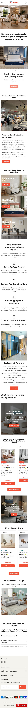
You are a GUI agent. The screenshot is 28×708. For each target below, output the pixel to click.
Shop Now (14, 85)
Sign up (22, 687)
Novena (2, 477)
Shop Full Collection (14, 489)
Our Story (6, 161)
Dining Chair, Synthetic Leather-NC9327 (7, 556)
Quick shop (8, 480)
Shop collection (14, 573)
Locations (12, 703)
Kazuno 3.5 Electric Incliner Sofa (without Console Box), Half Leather (6, 473)
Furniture (5, 702)
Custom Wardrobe (19, 702)
